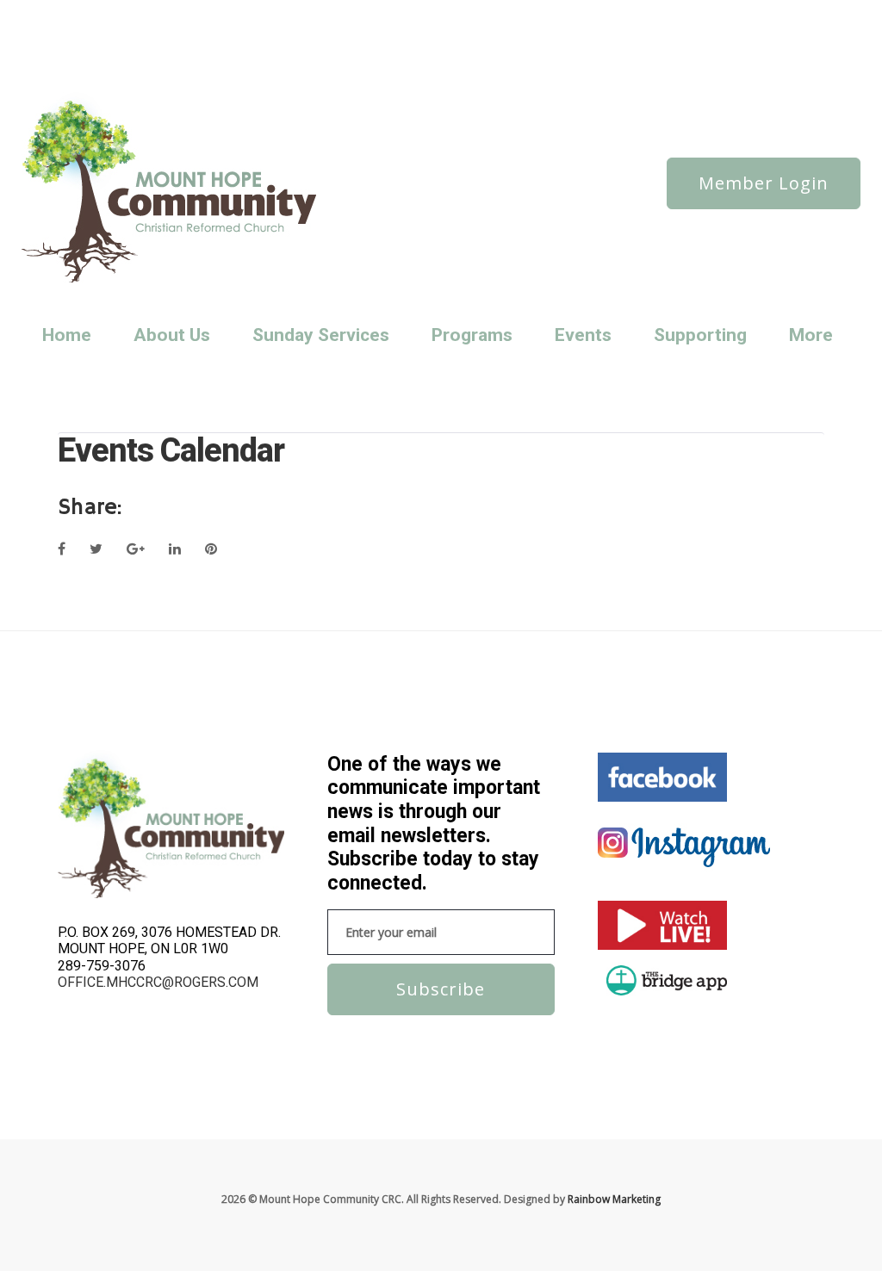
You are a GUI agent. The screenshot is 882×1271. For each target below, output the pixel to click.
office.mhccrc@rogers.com (158, 982)
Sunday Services (315, 37)
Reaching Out (421, 14)
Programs (472, 335)
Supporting (700, 335)
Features (237, 14)
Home (66, 335)
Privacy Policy (343, 14)
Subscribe (440, 989)
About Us (172, 335)
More (811, 335)
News (133, 14)
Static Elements (227, 37)
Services (158, 37)
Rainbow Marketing (614, 1199)
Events (583, 335)
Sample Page (94, 37)
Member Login (764, 183)
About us (85, 14)
